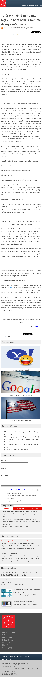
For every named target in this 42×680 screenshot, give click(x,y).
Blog (21, 656)
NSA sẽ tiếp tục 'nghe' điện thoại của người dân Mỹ (21, 437)
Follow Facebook (9, 632)
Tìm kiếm (31, 5)
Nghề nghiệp (7, 648)
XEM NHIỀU (6, 508)
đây (11, 287)
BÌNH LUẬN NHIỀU (20, 508)
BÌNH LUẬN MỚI (34, 508)
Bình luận (5, 475)
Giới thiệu (6, 642)
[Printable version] (17, 35)
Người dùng (38, 5)
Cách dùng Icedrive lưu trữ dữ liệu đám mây (17, 541)
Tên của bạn (5, 461)
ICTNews (38, 327)
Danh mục (25, 5)
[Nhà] (8, 628)
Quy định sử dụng (7, 659)
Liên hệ (5, 645)
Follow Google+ (8, 635)
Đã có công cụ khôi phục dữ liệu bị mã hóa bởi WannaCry (19, 511)
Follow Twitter (7, 640)
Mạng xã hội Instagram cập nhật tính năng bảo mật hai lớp (19, 519)
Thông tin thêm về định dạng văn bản (24, 490)
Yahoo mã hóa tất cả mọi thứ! (20, 370)
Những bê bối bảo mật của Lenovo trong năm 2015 (19, 572)
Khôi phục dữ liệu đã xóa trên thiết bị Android (15, 526)
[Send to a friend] (13, 35)
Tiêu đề (4, 468)
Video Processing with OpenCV (23, 601)
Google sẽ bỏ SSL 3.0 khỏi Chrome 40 (21, 395)
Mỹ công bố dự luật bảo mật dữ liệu (20, 420)
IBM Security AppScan (9, 553)
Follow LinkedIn (8, 637)
